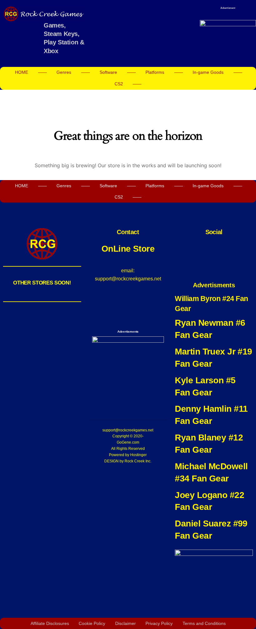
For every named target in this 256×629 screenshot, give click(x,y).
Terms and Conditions (204, 623)
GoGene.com (128, 442)
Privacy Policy (159, 623)
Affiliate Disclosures (50, 623)
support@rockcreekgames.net (127, 430)
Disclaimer (125, 623)
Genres (64, 72)
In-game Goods (208, 72)
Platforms (154, 72)
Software (108, 72)
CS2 (119, 83)
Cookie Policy (92, 623)
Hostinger (138, 455)
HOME (21, 72)
